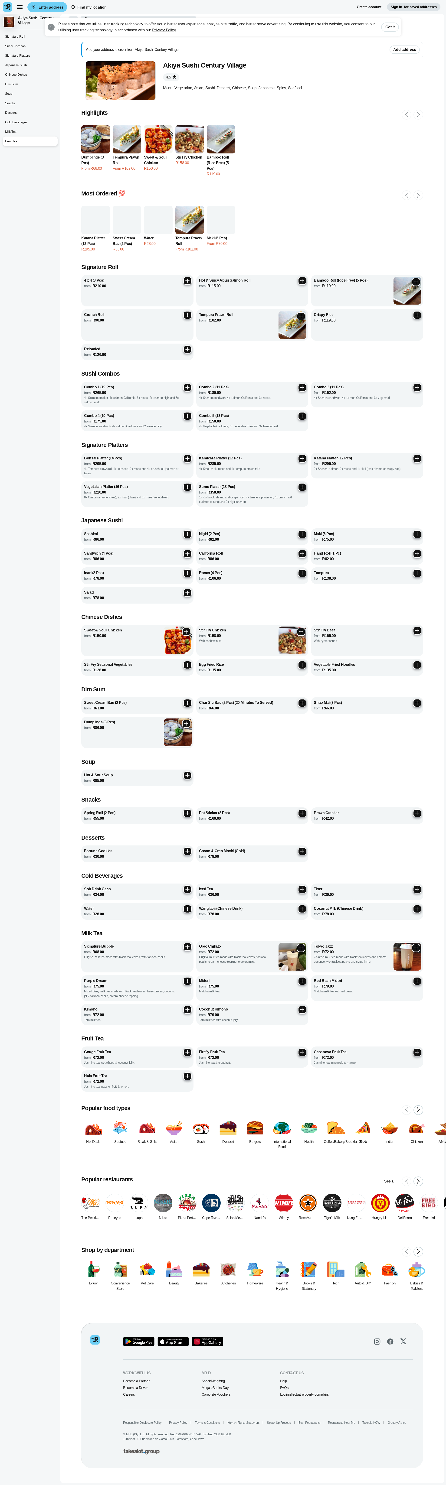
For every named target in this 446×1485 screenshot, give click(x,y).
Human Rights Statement (243, 1422)
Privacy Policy (164, 30)
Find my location (92, 7)
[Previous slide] (406, 115)
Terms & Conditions (207, 1422)
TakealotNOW (371, 1422)
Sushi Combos (15, 46)
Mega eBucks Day (215, 1388)
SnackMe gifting (213, 1381)
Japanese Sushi (16, 65)
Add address (404, 50)
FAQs (284, 1388)
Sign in (414, 7)
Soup (9, 93)
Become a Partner (136, 1381)
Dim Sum (11, 84)
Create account (369, 7)
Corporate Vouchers (216, 1394)
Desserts (11, 112)
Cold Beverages (16, 122)
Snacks (10, 103)
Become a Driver (135, 1388)
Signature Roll (15, 36)
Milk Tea (10, 131)
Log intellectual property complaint (304, 1394)
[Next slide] (418, 115)
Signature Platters (17, 55)
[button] (30, 22)
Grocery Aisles (397, 1422)
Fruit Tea (11, 141)
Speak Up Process (279, 1422)
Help (283, 1381)
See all (389, 1181)
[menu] (20, 7)
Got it (390, 27)
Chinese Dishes (16, 74)
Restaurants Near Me (341, 1422)
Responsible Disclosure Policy (142, 1422)
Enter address (50, 7)
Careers (129, 1394)
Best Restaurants (309, 1422)
